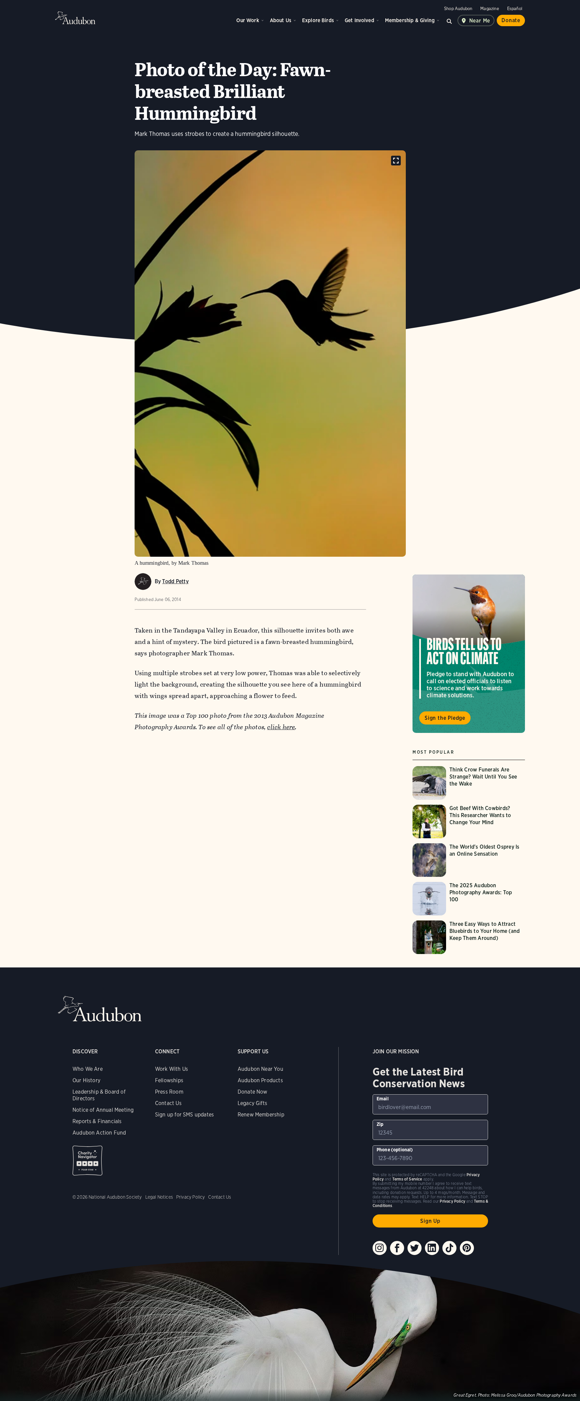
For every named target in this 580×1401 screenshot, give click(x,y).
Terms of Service (407, 1179)
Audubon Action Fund (99, 1133)
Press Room (169, 1092)
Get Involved (359, 20)
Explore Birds (318, 20)
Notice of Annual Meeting (103, 1110)
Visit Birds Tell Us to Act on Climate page (469, 653)
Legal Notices (159, 1197)
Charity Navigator (87, 1160)
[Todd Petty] (143, 581)
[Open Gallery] (396, 160)
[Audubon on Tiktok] (449, 1248)
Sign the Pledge (445, 718)
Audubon (75, 17)
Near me (479, 20)
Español (514, 8)
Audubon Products (260, 1080)
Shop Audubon (458, 8)
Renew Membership (261, 1114)
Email (383, 1098)
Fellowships (169, 1080)
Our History (86, 1080)
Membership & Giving (410, 20)
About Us (280, 20)
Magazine (489, 8)
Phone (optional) (395, 1149)
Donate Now (253, 1092)
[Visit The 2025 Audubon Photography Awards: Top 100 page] (469, 898)
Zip (380, 1124)
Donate (510, 20)
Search (449, 20)
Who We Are (87, 1069)
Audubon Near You (260, 1069)
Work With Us (171, 1069)
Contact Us (168, 1103)
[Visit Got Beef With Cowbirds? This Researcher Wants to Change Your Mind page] (469, 821)
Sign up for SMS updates (184, 1114)
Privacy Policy (190, 1197)
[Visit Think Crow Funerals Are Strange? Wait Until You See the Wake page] (469, 783)
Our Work (247, 20)
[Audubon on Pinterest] (467, 1248)
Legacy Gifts (252, 1103)
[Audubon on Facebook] (397, 1248)
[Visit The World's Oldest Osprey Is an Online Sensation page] (469, 860)
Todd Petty (175, 581)
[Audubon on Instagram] (380, 1248)
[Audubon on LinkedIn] (432, 1248)
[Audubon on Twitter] (414, 1248)
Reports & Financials (97, 1121)
